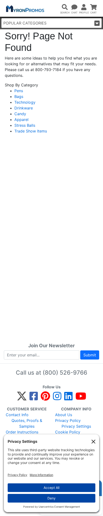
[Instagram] (57, 398)
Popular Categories (24, 23)
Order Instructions (22, 432)
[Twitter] (22, 398)
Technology (24, 102)
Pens (18, 90)
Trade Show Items (30, 131)
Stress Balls (24, 125)
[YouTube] (81, 398)
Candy (20, 113)
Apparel (21, 119)
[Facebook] (33, 398)
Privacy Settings (76, 426)
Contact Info (17, 414)
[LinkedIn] (68, 398)
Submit (89, 355)
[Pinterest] (45, 398)
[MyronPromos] (25, 8)
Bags (18, 96)
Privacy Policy (68, 420)
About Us (63, 414)
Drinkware (23, 108)
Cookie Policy (67, 432)
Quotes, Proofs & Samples (26, 423)
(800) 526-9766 (65, 372)
